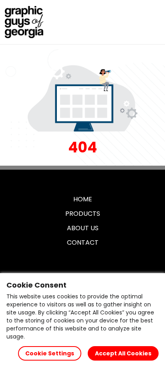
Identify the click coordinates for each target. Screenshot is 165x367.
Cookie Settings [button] (49, 353)
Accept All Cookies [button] (123, 353)
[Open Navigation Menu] (151, 22)
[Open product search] (135, 22)
